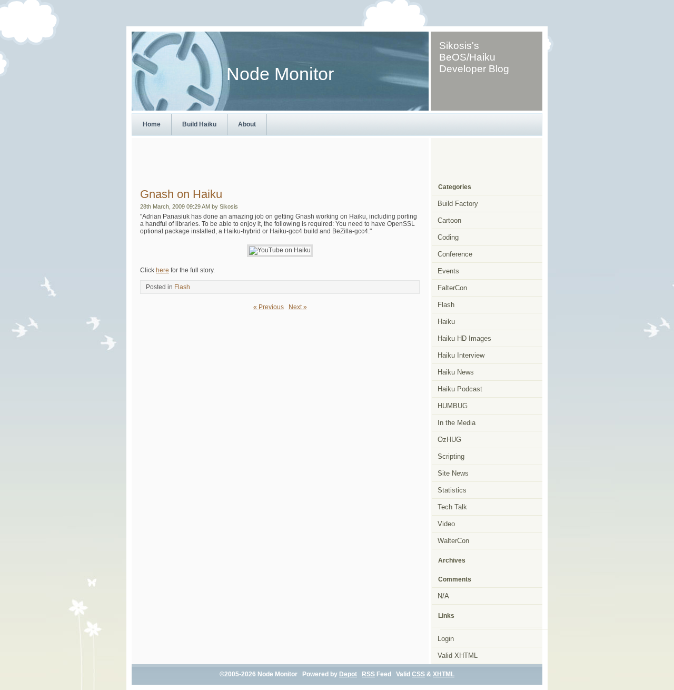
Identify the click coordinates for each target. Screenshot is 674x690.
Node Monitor (280, 74)
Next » (298, 307)
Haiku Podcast (460, 389)
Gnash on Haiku (181, 194)
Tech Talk (452, 507)
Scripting (451, 456)
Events (448, 271)
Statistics (452, 490)
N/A (443, 596)
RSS (368, 674)
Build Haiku (199, 124)
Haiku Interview (461, 355)
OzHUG (449, 439)
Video (446, 524)
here (162, 270)
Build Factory (458, 204)
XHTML (443, 674)
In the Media (456, 423)
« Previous (268, 307)
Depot (348, 674)
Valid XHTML (458, 655)
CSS (418, 674)
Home (152, 124)
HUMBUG (453, 406)
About (247, 124)
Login (446, 639)
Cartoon (449, 220)
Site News (453, 473)
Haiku (446, 322)
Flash (182, 287)
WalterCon (453, 541)
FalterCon (452, 288)
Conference (455, 254)
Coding (448, 237)
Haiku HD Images (464, 338)
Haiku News (456, 372)
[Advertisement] (337, 158)
